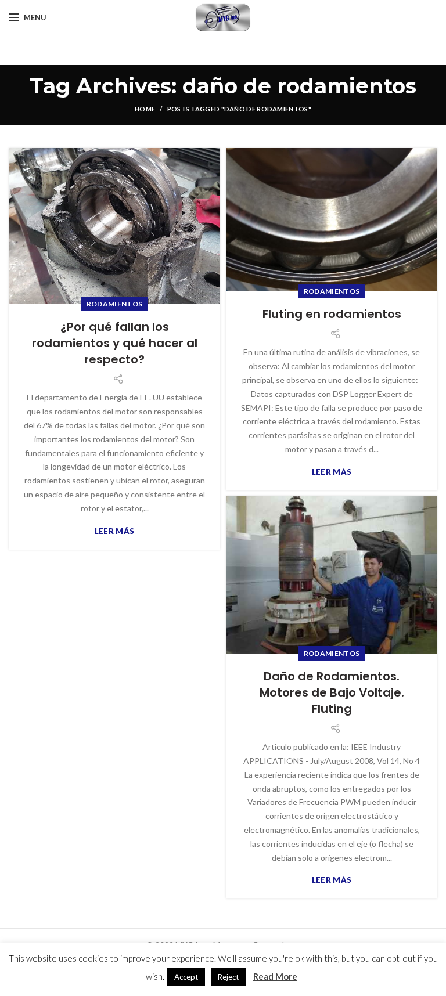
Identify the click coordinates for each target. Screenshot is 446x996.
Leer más (114, 531)
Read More (275, 976)
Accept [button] (186, 976)
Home (145, 109)
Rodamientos (114, 303)
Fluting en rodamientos (331, 314)
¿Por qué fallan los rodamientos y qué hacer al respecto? (114, 343)
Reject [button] (228, 976)
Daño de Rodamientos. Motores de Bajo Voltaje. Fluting (332, 692)
